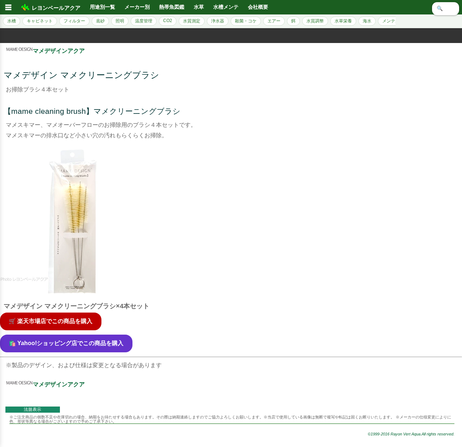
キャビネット (40, 20)
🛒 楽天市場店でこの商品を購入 (50, 321)
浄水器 (217, 20)
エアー (273, 20)
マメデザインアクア (59, 51)
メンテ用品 (393, 20)
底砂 (100, 20)
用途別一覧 (102, 7)
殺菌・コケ (246, 20)
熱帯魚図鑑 (171, 7)
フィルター (74, 20)
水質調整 (315, 20)
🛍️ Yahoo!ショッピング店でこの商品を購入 (66, 343)
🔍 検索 (445, 8)
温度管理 (143, 20)
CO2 (167, 20)
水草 (199, 7)
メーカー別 (137, 7)
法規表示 (32, 409)
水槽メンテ (226, 7)
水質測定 (191, 20)
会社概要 (258, 7)
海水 (367, 20)
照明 (120, 20)
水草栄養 (343, 20)
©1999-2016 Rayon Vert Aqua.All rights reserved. (411, 434)
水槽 (11, 20)
